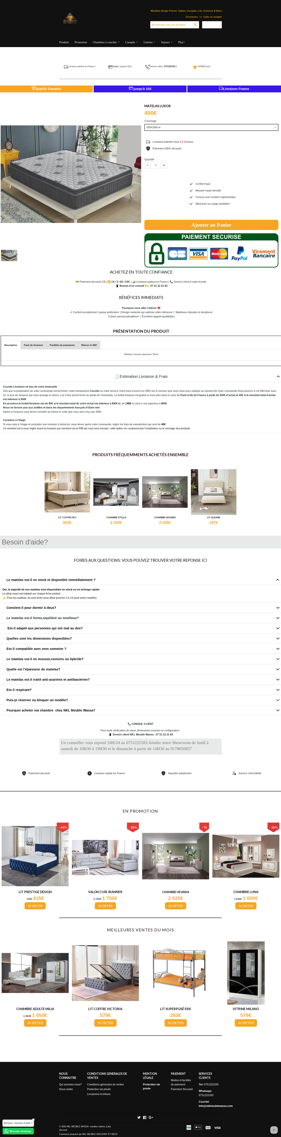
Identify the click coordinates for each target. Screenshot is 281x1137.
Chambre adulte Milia (35, 1009)
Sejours (166, 42)
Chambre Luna (245, 892)
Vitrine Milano (246, 1009)
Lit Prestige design (35, 892)
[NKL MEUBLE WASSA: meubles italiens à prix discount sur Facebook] (144, 1117)
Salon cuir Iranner (105, 892)
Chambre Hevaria (165, 517)
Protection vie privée (99, 1089)
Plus (180, 42)
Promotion (81, 42)
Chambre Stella (116, 517)
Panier (214, 24)
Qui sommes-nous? (70, 1084)
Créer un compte (212, 17)
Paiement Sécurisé (182, 1089)
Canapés (130, 42)
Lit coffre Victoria (105, 1009)
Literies (148, 42)
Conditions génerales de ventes (105, 1084)
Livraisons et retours (98, 1094)
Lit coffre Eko (67, 517)
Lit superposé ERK (175, 1009)
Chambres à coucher (105, 42)
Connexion (192, 17)
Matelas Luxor (157, 106)
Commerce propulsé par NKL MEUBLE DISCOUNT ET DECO (88, 1134)
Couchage (150, 121)
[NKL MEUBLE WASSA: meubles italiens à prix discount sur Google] (151, 1117)
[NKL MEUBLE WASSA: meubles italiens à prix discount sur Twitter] (139, 1117)
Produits (64, 42)
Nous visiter (66, 1089)
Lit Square (213, 517)
